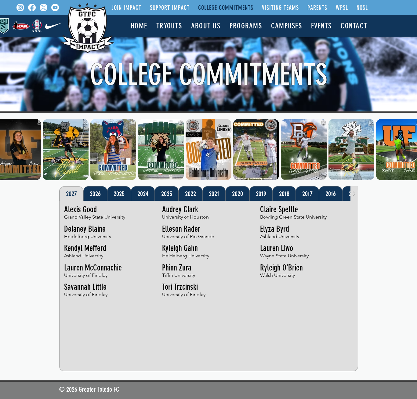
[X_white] (43, 7)
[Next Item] (403, 149)
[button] (126, 7)
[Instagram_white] (20, 7)
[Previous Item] (13, 149)
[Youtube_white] (55, 7)
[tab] (71, 193)
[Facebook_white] (32, 7)
